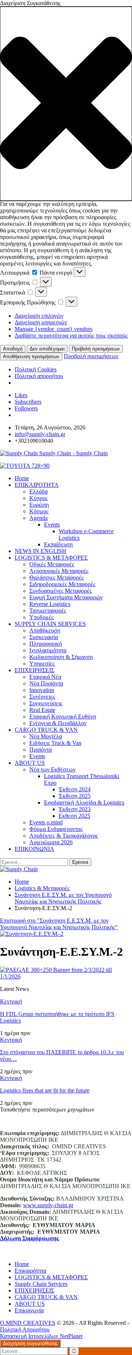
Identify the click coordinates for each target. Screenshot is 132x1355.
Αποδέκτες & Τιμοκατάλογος (63, 835)
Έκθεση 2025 (75, 796)
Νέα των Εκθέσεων (52, 769)
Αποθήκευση (44, 630)
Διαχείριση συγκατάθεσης (30, 1343)
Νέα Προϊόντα (46, 683)
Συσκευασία (43, 637)
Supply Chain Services (41, 1284)
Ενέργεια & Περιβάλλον (58, 723)
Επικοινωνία (29, 1310)
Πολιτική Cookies (35, 369)
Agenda (38, 518)
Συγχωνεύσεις (45, 703)
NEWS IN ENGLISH (40, 551)
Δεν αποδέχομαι (47, 349)
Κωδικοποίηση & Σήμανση (61, 657)
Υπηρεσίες (42, 663)
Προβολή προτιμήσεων (96, 349)
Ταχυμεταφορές (47, 610)
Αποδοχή (12, 349)
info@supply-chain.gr (40, 434)
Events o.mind (46, 822)
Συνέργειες (42, 696)
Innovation (41, 690)
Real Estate (42, 710)
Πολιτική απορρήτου (39, 376)
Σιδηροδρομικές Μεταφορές (62, 584)
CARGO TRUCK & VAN (46, 730)
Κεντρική (11, 1001)
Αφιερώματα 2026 (51, 842)
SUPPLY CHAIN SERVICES (50, 624)
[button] (66, 104)
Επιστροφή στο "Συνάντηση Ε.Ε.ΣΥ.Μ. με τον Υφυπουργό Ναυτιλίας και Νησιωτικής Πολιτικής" (59, 923)
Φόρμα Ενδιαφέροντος (55, 829)
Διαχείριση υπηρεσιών (41, 322)
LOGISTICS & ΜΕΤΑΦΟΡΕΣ (51, 558)
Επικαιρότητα (30, 1270)
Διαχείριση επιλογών (39, 316)
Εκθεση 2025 (74, 816)
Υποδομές (41, 617)
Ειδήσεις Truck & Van (55, 743)
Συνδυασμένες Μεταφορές (60, 591)
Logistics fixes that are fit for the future (44, 1090)
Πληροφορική (45, 644)
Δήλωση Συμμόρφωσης (29, 1238)
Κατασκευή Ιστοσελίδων (30, 1336)
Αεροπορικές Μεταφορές (58, 571)
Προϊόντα (40, 749)
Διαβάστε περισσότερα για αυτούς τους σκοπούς (71, 335)
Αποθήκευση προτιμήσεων (31, 356)
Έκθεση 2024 (75, 789)
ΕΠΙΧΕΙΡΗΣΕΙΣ (34, 670)
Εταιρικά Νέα (45, 677)
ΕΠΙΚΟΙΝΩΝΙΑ (34, 849)
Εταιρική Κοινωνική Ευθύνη (62, 716)
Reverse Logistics (49, 604)
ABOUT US (30, 763)
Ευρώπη (39, 505)
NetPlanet (71, 1336)
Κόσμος (38, 511)
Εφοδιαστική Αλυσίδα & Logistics (84, 802)
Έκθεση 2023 (75, 809)
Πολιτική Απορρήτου (25, 1329)
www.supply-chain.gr (48, 1205)
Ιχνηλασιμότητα (47, 650)
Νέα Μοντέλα (45, 736)
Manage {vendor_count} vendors (53, 329)
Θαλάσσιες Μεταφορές (56, 577)
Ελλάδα (38, 491)
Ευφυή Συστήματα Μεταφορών (66, 597)
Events (52, 524)
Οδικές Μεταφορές (51, 564)
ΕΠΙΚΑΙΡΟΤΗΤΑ (37, 485)
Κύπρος (38, 498)
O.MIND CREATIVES (27, 1323)
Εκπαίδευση (58, 544)
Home (22, 1264)
